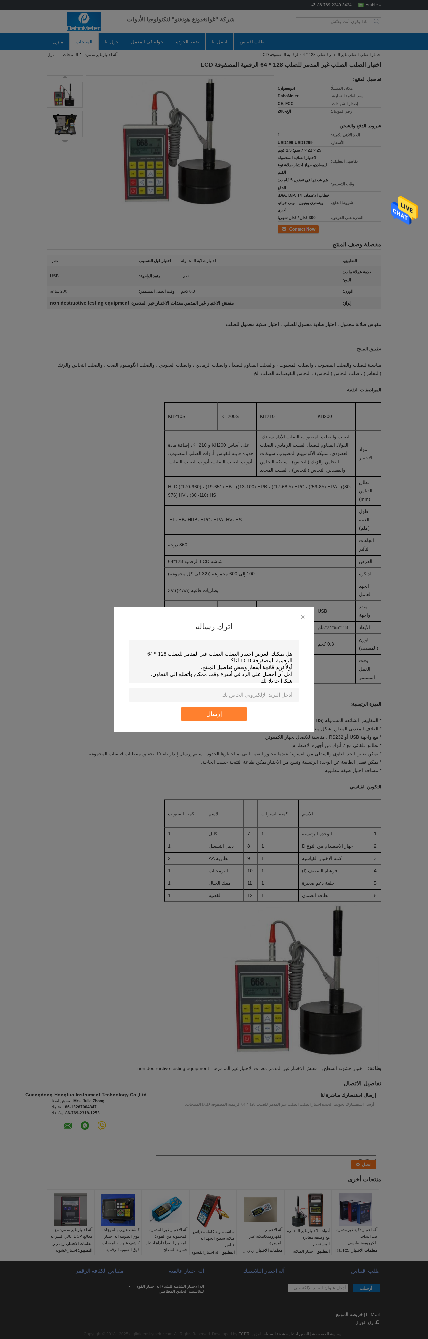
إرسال (214, 713)
